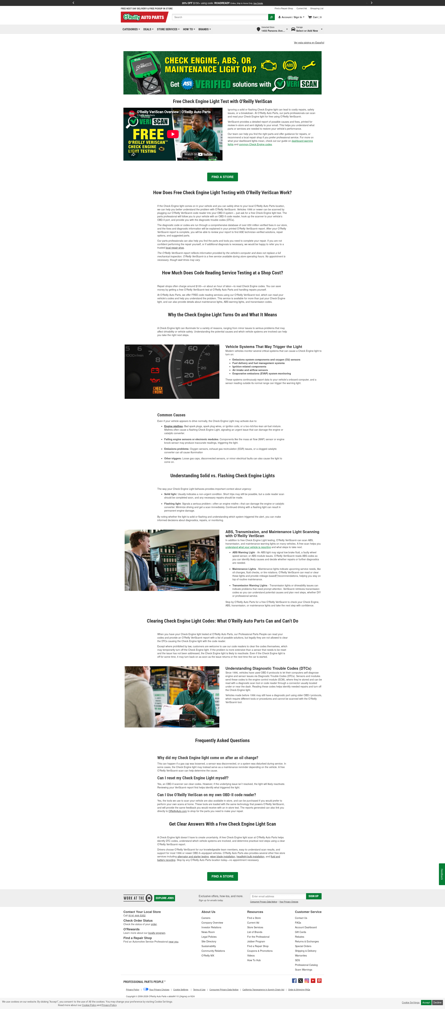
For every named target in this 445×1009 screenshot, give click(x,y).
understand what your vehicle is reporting (248, 547)
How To (187, 29)
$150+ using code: (222, 3)
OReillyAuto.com (178, 811)
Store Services (166, 29)
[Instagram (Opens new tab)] (307, 980)
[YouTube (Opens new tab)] (313, 980)
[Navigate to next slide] (371, 3)
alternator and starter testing (193, 856)
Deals (146, 29)
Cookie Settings (411, 1002)
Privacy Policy (109, 1005)
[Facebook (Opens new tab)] (294, 980)
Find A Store (223, 177)
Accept (426, 1002)
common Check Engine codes (255, 144)
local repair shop (175, 247)
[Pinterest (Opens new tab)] (319, 980)
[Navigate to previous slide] (73, 3)
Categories (129, 29)
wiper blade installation (222, 856)
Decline (438, 1002)
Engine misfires (173, 426)
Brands (203, 29)
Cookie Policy (89, 1005)
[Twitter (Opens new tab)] (300, 980)
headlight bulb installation (250, 856)
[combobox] (220, 17)
